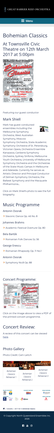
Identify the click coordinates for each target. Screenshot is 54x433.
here (5, 337)
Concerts (10, 409)
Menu (29, 21)
